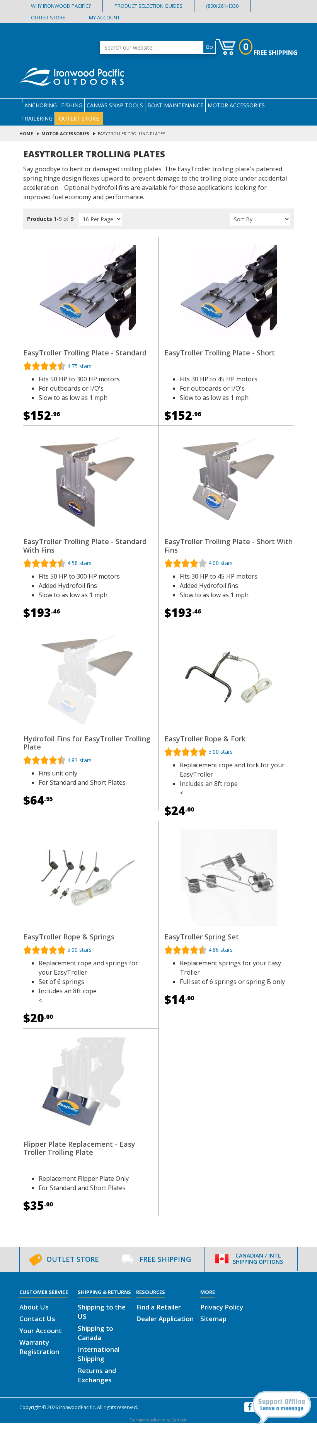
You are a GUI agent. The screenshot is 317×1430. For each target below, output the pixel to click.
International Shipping (98, 1354)
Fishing (71, 105)
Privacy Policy (221, 1307)
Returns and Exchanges (97, 1375)
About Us (34, 1307)
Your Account (40, 1330)
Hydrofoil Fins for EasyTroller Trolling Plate (86, 743)
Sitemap (213, 1318)
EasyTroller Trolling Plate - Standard (85, 352)
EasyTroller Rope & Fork (204, 738)
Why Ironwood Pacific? (61, 6)
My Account (104, 18)
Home (26, 133)
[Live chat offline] (281, 1407)
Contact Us (37, 1318)
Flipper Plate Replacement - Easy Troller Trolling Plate (79, 1148)
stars (79, 366)
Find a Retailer (158, 1307)
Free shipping (276, 52)
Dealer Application (165, 1318)
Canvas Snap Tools (115, 105)
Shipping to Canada (95, 1333)
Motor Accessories (236, 105)
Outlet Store (48, 18)
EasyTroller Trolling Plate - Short (219, 352)
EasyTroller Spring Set (201, 936)
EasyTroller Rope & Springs (68, 936)
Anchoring (40, 105)
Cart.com (179, 1420)
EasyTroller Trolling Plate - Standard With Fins (85, 546)
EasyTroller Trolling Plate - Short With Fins (228, 546)
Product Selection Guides (148, 6)
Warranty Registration (39, 1347)
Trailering (37, 118)
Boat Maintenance (175, 105)
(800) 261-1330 (222, 6)
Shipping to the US (102, 1312)
